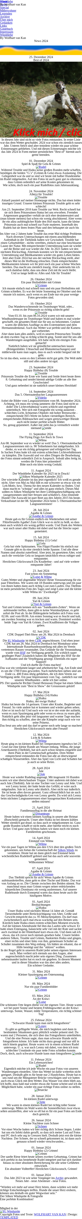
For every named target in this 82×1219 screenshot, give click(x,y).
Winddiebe (6, 34)
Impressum (6, 31)
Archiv (59, 1178)
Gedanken (6, 22)
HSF (23, 652)
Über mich (6, 19)
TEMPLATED (9, 1217)
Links (3, 25)
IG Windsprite (16, 640)
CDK (38, 640)
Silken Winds (66, 850)
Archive (5, 16)
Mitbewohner (8, 10)
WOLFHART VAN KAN (50, 1214)
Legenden (6, 13)
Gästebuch (6, 28)
